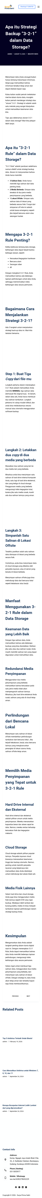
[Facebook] (16, 1187)
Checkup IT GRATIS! (26, 6)
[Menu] (39, 7)
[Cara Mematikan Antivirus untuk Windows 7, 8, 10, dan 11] (21, 1056)
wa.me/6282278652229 (19, 1179)
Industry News (33, 54)
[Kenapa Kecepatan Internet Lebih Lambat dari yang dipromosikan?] (21, 1091)
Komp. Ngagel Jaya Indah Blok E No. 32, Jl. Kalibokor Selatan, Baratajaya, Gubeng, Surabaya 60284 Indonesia (24, 1161)
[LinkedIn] (23, 1187)
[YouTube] (26, 1187)
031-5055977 (15, 1171)
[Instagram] (19, 1187)
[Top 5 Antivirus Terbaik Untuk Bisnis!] (21, 1024)
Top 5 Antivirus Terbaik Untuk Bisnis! (17, 1038)
